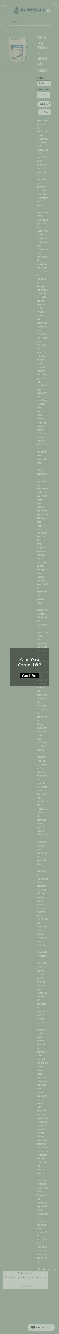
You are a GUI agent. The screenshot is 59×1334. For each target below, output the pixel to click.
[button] (29, 675)
